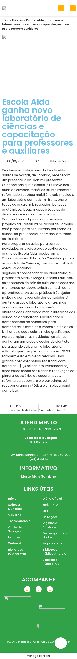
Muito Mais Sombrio (38, 476)
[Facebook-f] (27, 589)
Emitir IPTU (50, 505)
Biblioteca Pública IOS (51, 562)
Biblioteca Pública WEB (17, 552)
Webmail (14, 543)
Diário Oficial (52, 499)
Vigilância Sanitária (50, 525)
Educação (58, 161)
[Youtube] (50, 589)
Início (5, 20)
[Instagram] (39, 589)
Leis (45, 511)
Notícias (17, 20)
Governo (14, 515)
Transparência (19, 521)
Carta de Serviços (15, 529)
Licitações (50, 517)
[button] (61, 8)
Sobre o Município (15, 507)
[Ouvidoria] (61, 643)
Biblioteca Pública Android (54, 552)
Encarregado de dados (55, 535)
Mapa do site (52, 543)
